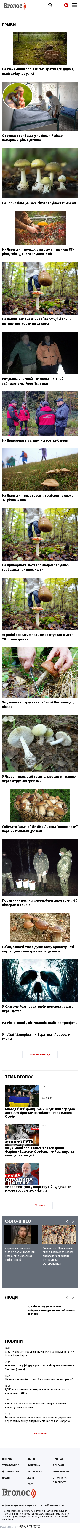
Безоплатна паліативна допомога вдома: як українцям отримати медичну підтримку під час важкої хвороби (38, 1419)
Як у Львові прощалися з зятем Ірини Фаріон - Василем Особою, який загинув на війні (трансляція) (39, 1151)
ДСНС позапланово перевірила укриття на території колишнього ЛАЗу (37, 1391)
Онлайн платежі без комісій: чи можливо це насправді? (39, 1379)
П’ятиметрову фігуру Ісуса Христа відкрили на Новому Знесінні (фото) (39, 1367)
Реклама (58, 1465)
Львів (31, 1459)
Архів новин (61, 1471)
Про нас (58, 1459)
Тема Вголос (10, 1465)
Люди (6, 1478)
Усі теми (40, 1205)
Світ (30, 1484)
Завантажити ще (40, 1054)
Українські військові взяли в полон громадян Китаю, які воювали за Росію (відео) (20, 1254)
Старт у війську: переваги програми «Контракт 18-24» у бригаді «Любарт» (39, 1353)
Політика (33, 1465)
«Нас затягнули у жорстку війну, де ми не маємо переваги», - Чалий (38, 1188)
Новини (7, 1459)
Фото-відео (10, 1471)
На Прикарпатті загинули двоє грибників (35, 440)
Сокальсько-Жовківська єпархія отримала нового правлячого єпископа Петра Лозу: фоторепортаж (58, 1256)
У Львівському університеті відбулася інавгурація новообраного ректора (51, 1310)
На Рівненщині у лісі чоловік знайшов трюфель (39, 1023)
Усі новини (40, 1433)
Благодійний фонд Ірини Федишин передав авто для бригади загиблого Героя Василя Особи (40, 1112)
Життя (31, 1478)
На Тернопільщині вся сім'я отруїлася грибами (39, 203)
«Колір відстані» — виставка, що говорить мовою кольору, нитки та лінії (35, 1405)
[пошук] (50, 5)
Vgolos (15, 6)
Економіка (34, 1471)
